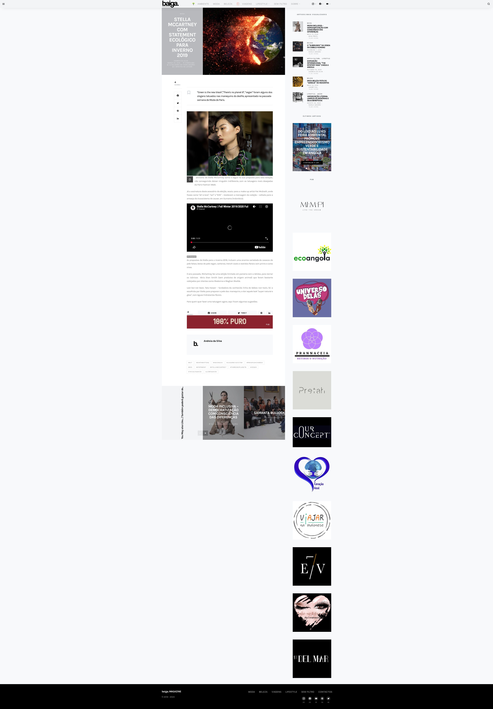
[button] (306, 168)
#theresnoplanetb (238, 367)
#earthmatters (202, 362)
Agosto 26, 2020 (314, 103)
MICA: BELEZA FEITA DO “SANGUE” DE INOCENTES (318, 81)
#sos (190, 367)
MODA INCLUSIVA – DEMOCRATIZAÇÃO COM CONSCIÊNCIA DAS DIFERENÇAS (223, 411)
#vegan (253, 367)
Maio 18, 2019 (312, 85)
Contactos (325, 692)
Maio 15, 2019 (312, 34)
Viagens (276, 692)
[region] (230, 143)
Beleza (228, 4)
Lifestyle (262, 4)
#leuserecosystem (235, 362)
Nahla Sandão (315, 52)
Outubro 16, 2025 (314, 69)
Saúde (319, 94)
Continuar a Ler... (312, 163)
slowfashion (211, 371)
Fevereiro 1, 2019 (314, 50)
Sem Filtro (280, 4)
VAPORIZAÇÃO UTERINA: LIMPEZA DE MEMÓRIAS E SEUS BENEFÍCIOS (318, 98)
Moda (216, 4)
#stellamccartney (218, 367)
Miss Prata (313, 36)
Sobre (294, 4)
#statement (201, 367)
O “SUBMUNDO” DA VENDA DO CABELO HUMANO (318, 46)
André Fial (313, 87)
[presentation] (200, 433)
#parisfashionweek (255, 362)
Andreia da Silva (181, 61)
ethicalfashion (195, 371)
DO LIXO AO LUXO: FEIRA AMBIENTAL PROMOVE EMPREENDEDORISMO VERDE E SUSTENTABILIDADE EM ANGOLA (312, 142)
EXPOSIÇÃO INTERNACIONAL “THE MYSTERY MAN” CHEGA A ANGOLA (318, 64)
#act (190, 362)
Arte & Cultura (313, 58)
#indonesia (218, 362)
